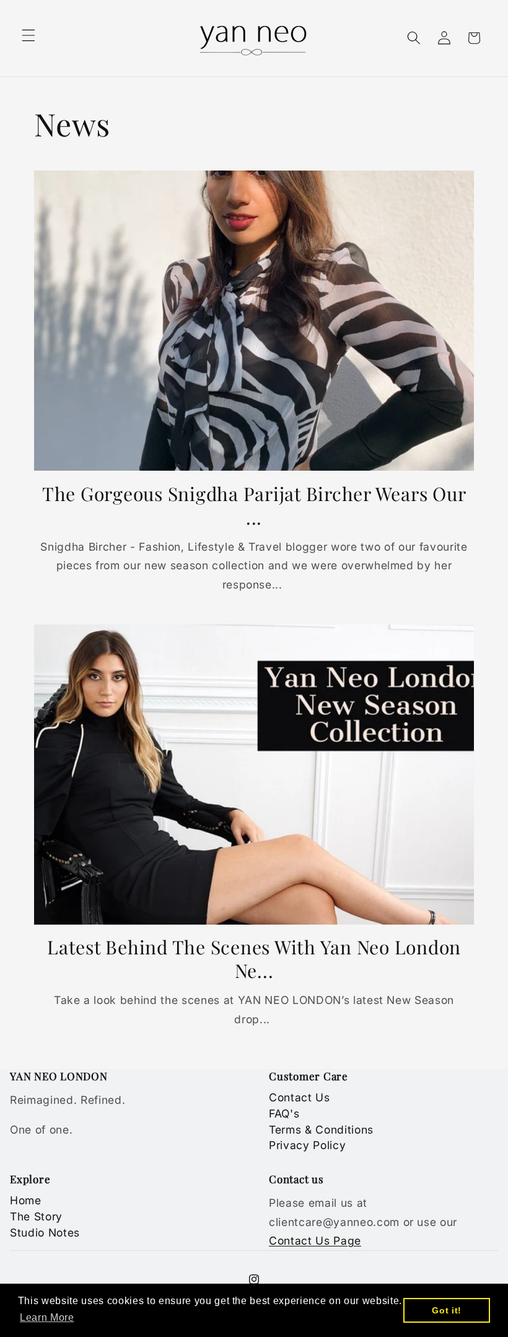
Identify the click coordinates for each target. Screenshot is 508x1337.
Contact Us (299, 1097)
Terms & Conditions (321, 1129)
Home (26, 1200)
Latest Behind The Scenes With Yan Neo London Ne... (254, 959)
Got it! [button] (447, 1310)
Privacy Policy (307, 1145)
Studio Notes (45, 1232)
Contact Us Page (315, 1240)
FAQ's (284, 1113)
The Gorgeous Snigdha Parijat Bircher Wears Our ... (254, 506)
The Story (36, 1216)
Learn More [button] (47, 1317)
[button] (28, 35)
